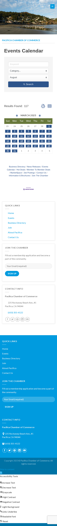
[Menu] (52, 6)
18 (21, 141)
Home (11, 213)
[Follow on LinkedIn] (22, 319)
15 (49, 136)
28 (42, 146)
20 (35, 141)
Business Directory (17, 167)
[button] (43, 106)
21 (42, 141)
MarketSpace (16, 173)
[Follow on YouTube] (27, 319)
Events (11, 218)
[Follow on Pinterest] (17, 319)
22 (49, 141)
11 (21, 136)
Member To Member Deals (38, 170)
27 (35, 146)
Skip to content (7, 469)
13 (35, 136)
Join (10, 227)
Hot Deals (21, 170)
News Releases (34, 167)
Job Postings (29, 173)
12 (28, 136)
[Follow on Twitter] (12, 319)
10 (14, 136)
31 (14, 151)
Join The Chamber (40, 176)
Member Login (33, 2)
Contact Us (22, 2)
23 (8, 146)
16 (8, 141)
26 (28, 146)
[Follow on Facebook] (7, 319)
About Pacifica (15, 232)
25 (21, 146)
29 (49, 146)
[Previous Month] (17, 116)
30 (8, 151)
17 (14, 141)
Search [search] (29, 84)
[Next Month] (40, 116)
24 (14, 146)
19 (28, 141)
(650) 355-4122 (15, 312)
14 (42, 136)
